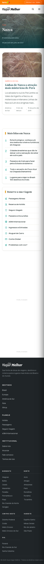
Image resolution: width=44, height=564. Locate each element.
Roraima (27, 496)
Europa (5, 394)
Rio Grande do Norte (10, 503)
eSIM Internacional (17, 221)
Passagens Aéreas (17, 198)
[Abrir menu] (39, 9)
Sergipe (5, 507)
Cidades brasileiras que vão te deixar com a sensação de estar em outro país (24, 153)
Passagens (7, 424)
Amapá (26, 481)
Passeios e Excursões (18, 216)
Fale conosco (7, 455)
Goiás (4, 523)
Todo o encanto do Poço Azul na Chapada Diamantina (23, 170)
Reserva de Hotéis (17, 204)
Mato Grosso (7, 527)
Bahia (4, 481)
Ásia (4, 403)
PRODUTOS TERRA (33, 2)
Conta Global (15, 239)
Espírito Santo (29, 519)
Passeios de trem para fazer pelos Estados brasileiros (22, 162)
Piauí (4, 499)
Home (4, 19)
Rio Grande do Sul (9, 547)
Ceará (4, 484)
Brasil (4, 390)
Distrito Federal (8, 519)
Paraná (5, 543)
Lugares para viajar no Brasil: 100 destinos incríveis (23, 178)
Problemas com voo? (18, 245)
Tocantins (28, 499)
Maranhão (6, 488)
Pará (26, 488)
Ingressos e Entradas (18, 227)
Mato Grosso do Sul (10, 531)
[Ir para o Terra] (6, 2)
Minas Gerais (29, 523)
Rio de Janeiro (29, 527)
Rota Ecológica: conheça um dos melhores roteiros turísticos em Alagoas (24, 142)
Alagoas (5, 477)
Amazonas (28, 484)
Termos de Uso (8, 459)
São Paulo (28, 531)
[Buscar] (32, 9)
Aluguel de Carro (16, 233)
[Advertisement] (22, 276)
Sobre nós (6, 446)
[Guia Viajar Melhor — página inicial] (11, 9)
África (4, 407)
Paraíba (5, 492)
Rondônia (28, 492)
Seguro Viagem (15, 210)
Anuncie (5, 450)
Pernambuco (7, 496)
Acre (26, 477)
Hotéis (5, 420)
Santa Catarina (8, 551)
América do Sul (8, 399)
